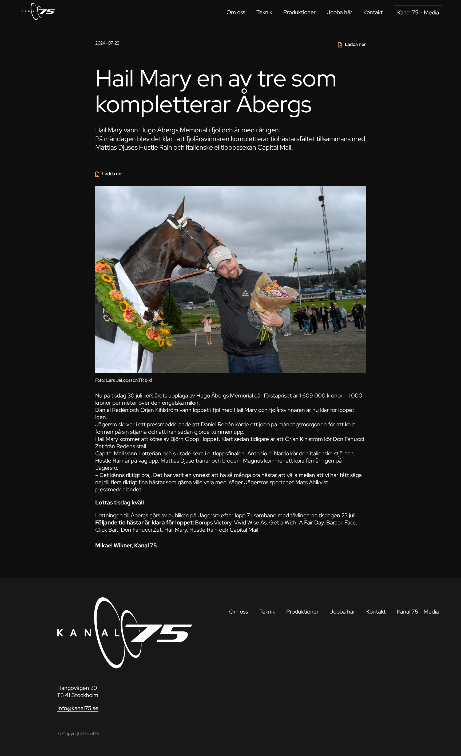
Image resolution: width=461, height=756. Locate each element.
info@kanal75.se (77, 708)
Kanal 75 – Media (418, 12)
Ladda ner (355, 44)
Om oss (235, 12)
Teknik (264, 12)
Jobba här (339, 12)
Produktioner (299, 12)
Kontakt (373, 12)
